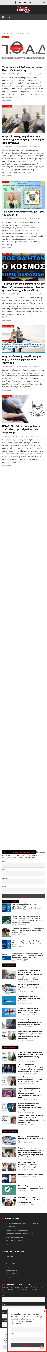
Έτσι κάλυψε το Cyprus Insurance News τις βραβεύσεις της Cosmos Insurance (31, 1200)
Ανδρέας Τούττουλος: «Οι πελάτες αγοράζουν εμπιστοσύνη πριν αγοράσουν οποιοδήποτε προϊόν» (30, 1106)
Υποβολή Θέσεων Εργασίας (17, 1230)
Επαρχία (5, 878)
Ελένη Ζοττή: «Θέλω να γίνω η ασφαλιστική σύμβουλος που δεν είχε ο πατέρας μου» (30, 1079)
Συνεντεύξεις (11, 1274)
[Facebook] (15, 2)
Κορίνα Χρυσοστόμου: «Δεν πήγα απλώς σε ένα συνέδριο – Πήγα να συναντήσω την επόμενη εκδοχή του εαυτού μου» (30, 1093)
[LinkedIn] (29, 2)
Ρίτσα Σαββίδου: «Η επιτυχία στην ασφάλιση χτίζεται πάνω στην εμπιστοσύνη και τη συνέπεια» (30, 1035)
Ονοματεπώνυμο (16, 1323)
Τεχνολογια (10, 1267)
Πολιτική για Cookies (15, 1240)
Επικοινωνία (11, 1244)
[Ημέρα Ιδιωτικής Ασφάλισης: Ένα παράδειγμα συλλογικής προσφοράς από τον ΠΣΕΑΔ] (23, 119)
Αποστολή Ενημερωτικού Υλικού (19, 1233)
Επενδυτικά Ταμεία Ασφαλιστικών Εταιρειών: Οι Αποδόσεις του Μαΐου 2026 (30, 1022)
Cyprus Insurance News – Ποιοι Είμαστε (22, 1223)
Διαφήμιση (10, 1226)
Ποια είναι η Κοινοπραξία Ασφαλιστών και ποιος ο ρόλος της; (31, 987)
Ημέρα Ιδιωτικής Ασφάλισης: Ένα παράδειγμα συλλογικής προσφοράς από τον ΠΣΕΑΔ (23, 139)
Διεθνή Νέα (10, 1263)
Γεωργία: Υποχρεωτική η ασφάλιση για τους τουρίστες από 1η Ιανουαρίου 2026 (30, 1010)
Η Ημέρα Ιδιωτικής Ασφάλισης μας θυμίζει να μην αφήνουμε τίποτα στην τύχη (21, 359)
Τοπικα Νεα (7, 106)
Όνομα (4, 861)
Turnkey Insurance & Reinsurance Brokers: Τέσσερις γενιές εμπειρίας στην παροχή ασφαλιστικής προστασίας (30, 1067)
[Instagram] (34, 2)
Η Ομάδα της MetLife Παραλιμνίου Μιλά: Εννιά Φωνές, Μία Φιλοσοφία (28, 1164)
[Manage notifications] (41, 1347)
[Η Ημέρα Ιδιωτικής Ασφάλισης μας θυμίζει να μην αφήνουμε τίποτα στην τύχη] (23, 339)
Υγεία (8, 1277)
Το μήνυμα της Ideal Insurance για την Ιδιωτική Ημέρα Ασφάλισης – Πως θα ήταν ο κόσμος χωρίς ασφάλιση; (23, 287)
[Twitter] (25, 2)
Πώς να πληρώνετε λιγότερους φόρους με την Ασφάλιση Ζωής (30, 1187)
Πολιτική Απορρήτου (14, 1237)
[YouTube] (20, 2)
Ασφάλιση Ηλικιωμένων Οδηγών (31, 1174)
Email (4, 870)
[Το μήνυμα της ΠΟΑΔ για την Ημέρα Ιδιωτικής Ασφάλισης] (23, 50)
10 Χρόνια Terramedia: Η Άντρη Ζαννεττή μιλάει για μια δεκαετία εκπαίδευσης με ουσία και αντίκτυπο (31, 1119)
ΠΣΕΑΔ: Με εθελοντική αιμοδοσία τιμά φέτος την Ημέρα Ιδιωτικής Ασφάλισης (21, 429)
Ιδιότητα (5, 886)
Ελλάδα (5, 37)
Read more (7, 100)
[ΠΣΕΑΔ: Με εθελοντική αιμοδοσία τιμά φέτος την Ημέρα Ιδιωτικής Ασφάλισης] (23, 409)
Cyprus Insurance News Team (27, 74)
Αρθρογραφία (8, 326)
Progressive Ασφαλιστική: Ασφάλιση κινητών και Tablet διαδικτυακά (30, 998)
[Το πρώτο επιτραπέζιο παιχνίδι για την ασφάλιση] (23, 195)
